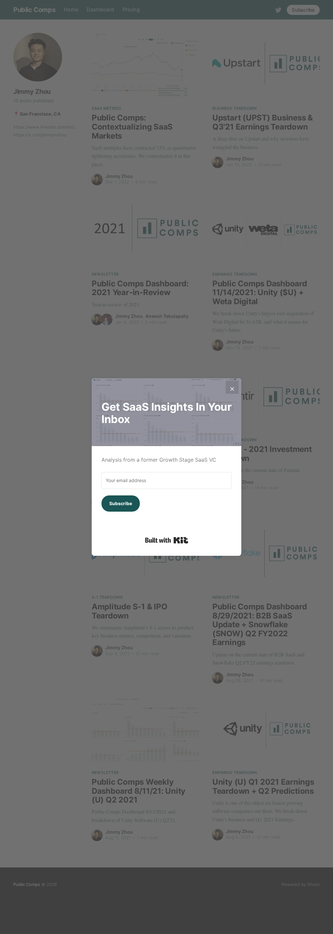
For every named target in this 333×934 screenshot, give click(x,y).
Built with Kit (166, 540)
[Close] (232, 387)
